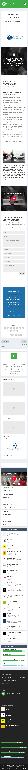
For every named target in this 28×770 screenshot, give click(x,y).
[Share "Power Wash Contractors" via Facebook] (5, 328)
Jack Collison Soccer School (10, 507)
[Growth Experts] (4, 621)
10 (19, 315)
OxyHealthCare (11, 582)
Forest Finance (11, 533)
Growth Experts (11, 620)
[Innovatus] (14, 427)
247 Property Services (8, 663)
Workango (6, 524)
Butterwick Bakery (12, 570)
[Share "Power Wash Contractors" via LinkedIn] (19, 328)
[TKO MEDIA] (4, 577)
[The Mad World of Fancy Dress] (4, 553)
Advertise (13, 768)
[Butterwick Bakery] (4, 571)
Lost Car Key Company (9, 659)
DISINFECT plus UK (8, 501)
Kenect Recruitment (8, 504)
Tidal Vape (5, 511)
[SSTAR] (14, 389)
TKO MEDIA (10, 576)
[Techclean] (14, 408)
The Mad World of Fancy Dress (15, 551)
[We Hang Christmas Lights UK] (4, 590)
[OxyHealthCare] (4, 584)
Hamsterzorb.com (8, 518)
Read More (14, 312)
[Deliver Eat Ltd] (4, 559)
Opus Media (6, 497)
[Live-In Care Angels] (4, 602)
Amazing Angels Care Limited (15, 595)
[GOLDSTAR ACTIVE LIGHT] (4, 633)
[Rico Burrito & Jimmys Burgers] (4, 608)
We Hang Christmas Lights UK (15, 589)
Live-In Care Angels (12, 601)
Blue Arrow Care (8, 455)
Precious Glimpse (7, 514)
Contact (17, 768)
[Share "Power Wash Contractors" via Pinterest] (16, 328)
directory (8, 768)
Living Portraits (14, 292)
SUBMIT (22, 273)
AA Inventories (7, 654)
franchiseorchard (13, 20)
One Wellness (10, 613)
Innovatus (6, 436)
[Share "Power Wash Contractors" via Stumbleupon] (11, 331)
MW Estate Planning (8, 490)
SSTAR (4, 398)
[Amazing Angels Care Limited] (4, 596)
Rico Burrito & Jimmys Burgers (15, 607)
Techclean (6, 417)
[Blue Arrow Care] (14, 446)
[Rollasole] (4, 540)
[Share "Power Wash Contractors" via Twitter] (8, 328)
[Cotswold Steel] (4, 546)
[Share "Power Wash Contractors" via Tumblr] (14, 328)
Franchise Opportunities (15, 21)
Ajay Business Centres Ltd (9, 649)
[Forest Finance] (4, 534)
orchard (15, 535)
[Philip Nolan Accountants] (4, 627)
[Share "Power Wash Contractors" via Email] (14, 331)
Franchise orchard (8, 487)
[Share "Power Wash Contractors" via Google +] (11, 328)
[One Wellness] (4, 615)
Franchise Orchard (8, 494)
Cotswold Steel (11, 545)
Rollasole (9, 539)
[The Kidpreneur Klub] (4, 565)
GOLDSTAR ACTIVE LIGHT (14, 632)
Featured (6, 21)
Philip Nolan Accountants (14, 626)
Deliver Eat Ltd (11, 558)
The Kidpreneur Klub (12, 564)
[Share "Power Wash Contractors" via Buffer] (22, 328)
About (3, 768)
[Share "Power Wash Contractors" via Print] (16, 331)
